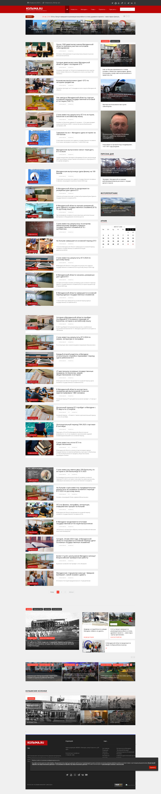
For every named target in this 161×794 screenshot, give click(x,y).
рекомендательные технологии (113, 764)
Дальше (71, 592)
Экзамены (70, 51)
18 (108, 241)
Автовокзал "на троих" (37, 714)
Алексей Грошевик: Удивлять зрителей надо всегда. (92, 717)
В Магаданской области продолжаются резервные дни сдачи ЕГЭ (72, 189)
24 (103, 244)
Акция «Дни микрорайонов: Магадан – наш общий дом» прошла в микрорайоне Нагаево (116, 676)
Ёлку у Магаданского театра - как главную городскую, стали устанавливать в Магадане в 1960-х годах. (93, 706)
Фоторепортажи (109, 193)
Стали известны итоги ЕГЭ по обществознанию (68, 443)
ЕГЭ (69, 412)
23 (133, 241)
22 (128, 241)
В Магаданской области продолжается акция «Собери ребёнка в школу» (74, 16)
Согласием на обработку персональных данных (71, 764)
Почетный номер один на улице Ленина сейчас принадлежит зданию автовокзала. (51, 718)
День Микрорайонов (119, 664)
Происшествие (37, 609)
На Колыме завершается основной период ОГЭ (76, 241)
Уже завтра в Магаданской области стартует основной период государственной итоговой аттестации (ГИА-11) (75, 99)
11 (108, 238)
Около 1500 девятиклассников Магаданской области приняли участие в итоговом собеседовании (74, 46)
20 (118, 241)
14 (123, 238)
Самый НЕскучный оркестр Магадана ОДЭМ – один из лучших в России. (92, 721)
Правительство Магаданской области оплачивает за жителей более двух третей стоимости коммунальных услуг (121, 27)
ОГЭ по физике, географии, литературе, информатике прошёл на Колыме (73, 505)
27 (118, 244)
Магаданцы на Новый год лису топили (92, 701)
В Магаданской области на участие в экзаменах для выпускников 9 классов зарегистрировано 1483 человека (72, 391)
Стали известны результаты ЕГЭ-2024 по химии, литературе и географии (73, 338)
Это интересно (57, 609)
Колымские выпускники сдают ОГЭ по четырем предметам (72, 81)
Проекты (102, 9)
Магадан (84, 9)
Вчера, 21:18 (87, 650)
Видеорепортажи (33, 664)
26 (113, 244)
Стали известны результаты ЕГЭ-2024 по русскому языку (73, 258)
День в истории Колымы (47, 638)
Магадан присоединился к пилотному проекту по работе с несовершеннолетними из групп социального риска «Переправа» (42, 675)
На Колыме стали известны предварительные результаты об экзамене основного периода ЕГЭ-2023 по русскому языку (76, 489)
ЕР (106, 648)
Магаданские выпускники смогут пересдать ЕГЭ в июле (75, 150)
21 (123, 241)
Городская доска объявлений (125, 752)
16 (133, 238)
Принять (153, 767)
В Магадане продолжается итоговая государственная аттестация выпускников (74, 522)
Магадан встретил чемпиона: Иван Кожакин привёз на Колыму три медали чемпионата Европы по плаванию (94, 27)
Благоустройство (116, 637)
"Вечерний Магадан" (123, 750)
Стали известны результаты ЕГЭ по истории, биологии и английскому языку (75, 115)
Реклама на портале (105, 756)
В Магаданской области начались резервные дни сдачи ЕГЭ (75, 276)
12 (113, 238)
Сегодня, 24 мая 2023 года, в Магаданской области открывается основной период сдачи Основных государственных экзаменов (76, 540)
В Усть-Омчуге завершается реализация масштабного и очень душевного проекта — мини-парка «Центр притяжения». (121, 632)
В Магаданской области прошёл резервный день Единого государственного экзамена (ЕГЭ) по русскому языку (76, 207)
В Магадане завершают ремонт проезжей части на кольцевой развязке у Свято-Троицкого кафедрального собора (117, 208)
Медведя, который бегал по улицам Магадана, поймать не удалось (95, 630)
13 (118, 238)
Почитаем (31, 698)
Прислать (112, 9)
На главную (105, 748)
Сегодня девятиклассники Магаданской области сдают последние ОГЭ (73, 63)
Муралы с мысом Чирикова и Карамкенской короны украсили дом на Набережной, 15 (39, 27)
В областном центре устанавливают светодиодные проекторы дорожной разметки (66, 27)
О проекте (105, 754)
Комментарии (115, 41)
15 (128, 238)
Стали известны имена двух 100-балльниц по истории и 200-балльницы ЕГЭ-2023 (75, 470)
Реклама (119, 754)
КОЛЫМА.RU (34, 8)
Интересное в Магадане (124, 748)
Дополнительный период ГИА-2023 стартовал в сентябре (75, 425)
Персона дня (107, 154)
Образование (62, 51)
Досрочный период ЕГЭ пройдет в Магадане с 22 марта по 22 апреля (76, 408)
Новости (74, 9)
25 (108, 244)
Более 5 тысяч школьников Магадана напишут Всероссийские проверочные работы (76, 557)
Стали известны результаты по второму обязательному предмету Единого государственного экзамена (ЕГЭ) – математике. (73, 226)
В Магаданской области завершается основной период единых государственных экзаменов (76, 294)
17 (103, 241)
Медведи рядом (89, 637)
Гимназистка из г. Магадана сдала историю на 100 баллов (76, 133)
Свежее (29, 609)
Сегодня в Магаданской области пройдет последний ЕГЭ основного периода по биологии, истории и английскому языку (73, 319)
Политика (47, 609)
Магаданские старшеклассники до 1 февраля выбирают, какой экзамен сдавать (75, 574)
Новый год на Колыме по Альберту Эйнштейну (121, 698)
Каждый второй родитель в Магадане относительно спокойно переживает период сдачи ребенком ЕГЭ (75, 356)
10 (103, 238)
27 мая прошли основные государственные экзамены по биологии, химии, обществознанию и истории (74, 373)
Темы (93, 9)
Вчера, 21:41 (114, 624)
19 (113, 241)
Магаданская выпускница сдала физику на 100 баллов (75, 172)
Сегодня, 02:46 (32, 638)
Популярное (105, 41)
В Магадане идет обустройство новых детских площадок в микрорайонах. (80, 676)
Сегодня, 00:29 (87, 624)
